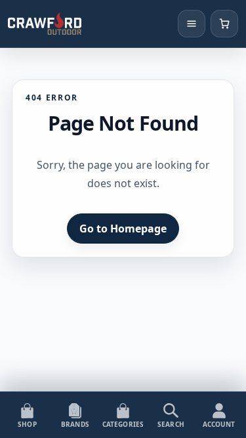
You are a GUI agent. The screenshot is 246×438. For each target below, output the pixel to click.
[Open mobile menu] (191, 23)
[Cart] (224, 23)
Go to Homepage (123, 228)
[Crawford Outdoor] (44, 23)
